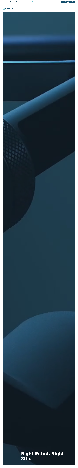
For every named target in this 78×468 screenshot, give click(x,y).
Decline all (64, 1)
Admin (35, 8)
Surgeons (29, 8)
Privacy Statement (33, 1)
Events (40, 8)
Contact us (71, 8)
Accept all (72, 1)
